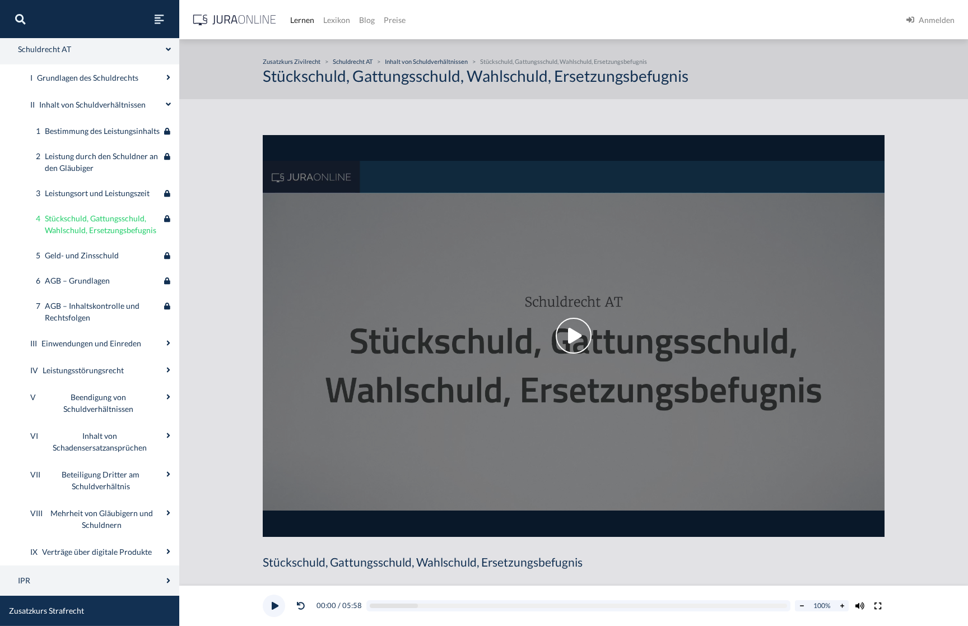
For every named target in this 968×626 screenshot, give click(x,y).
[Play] (274, 606)
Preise (395, 20)
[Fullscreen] (878, 605)
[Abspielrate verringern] (801, 605)
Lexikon (336, 20)
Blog (367, 20)
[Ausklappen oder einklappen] (168, 77)
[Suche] (20, 19)
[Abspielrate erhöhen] (842, 605)
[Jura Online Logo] (235, 20)
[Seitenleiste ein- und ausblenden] (159, 19)
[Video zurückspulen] (301, 606)
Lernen (302, 20)
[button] (303, 606)
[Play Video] (574, 336)
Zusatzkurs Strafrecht (46, 610)
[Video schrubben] (579, 606)
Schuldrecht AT (353, 61)
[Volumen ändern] (860, 605)
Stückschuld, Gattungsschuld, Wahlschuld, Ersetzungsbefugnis (563, 61)
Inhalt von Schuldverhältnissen (426, 61)
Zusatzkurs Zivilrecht (291, 61)
